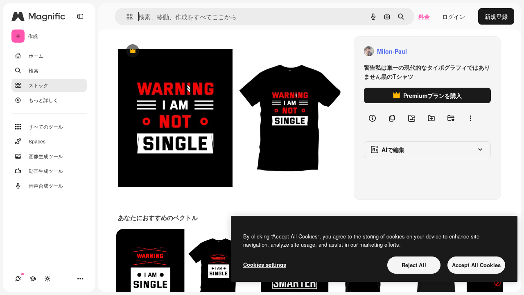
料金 (424, 16)
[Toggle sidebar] (80, 16)
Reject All (414, 265)
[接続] (18, 278)
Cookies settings (264, 264)
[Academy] (32, 278)
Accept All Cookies (476, 265)
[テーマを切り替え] (47, 278)
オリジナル (174, 51)
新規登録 (496, 16)
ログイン (453, 16)
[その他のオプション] (470, 118)
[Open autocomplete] (126, 17)
